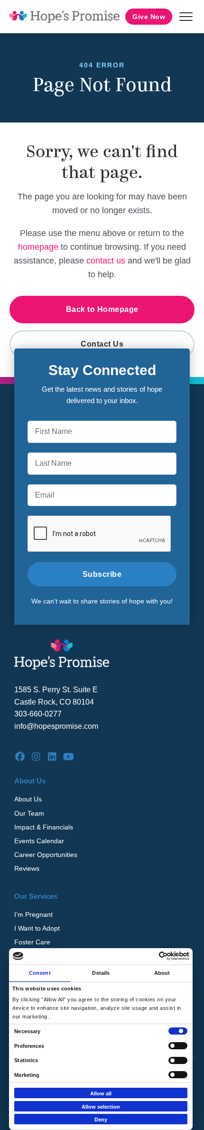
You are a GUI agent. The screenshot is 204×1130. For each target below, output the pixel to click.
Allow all (100, 1093)
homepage (38, 247)
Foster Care (32, 942)
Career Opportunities (45, 854)
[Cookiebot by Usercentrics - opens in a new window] (147, 955)
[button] (186, 16)
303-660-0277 (38, 714)
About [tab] (162, 973)
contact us (105, 260)
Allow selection (101, 1107)
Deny (100, 1119)
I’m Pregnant (33, 914)
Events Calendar (39, 841)
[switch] (177, 1045)
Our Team (29, 813)
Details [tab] (101, 973)
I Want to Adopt (37, 928)
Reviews (26, 868)
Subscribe (102, 574)
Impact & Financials (43, 827)
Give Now (148, 16)
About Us (28, 799)
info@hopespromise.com (56, 726)
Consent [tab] (40, 973)
